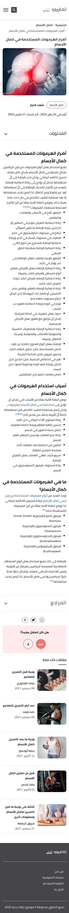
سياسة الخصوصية (53, 877)
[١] (29, 207)
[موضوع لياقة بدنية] (54, 9)
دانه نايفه (28, 712)
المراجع (58, 602)
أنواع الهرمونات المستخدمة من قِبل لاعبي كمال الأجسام (35, 498)
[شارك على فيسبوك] (25, 620)
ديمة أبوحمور (26, 750)
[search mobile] (14, 10)
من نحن (59, 871)
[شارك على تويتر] (33, 620)
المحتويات (57, 133)
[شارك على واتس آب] (42, 620)
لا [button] (28, 644)
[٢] (27, 207)
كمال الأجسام (56, 105)
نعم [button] (40, 644)
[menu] (5, 10)
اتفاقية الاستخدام (53, 883)
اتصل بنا (59, 889)
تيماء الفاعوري (25, 683)
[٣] (24, 207)
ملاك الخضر (27, 784)
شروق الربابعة (26, 823)
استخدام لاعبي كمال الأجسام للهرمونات (31, 404)
